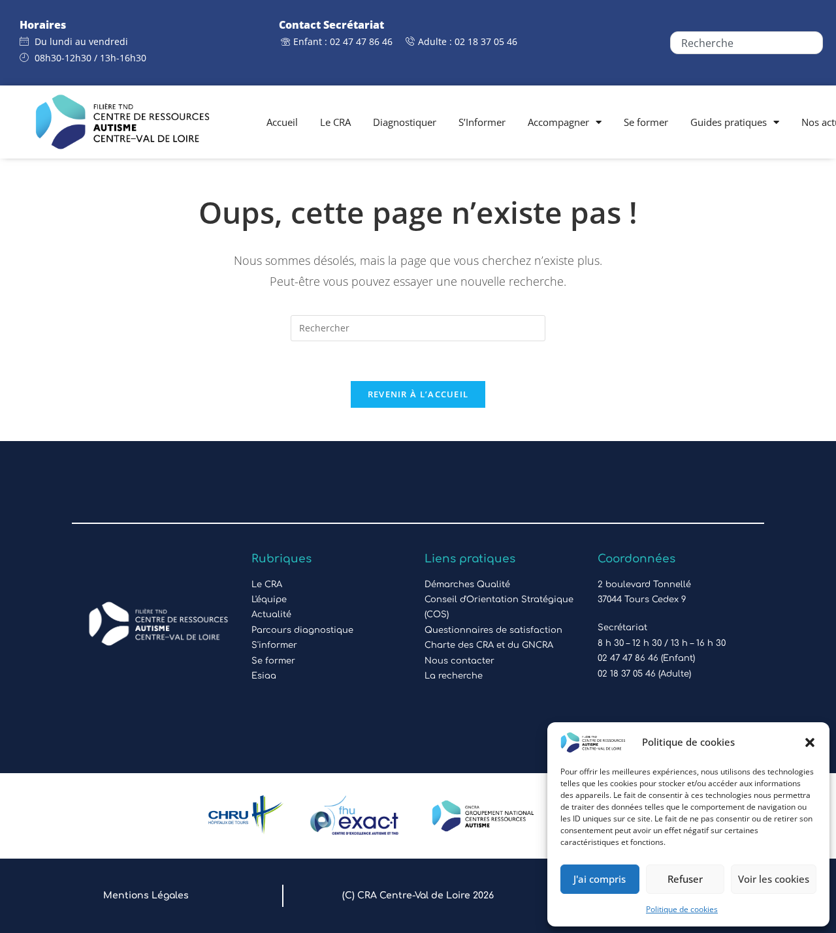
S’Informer (482, 122)
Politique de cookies (682, 909)
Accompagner (558, 122)
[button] (809, 742)
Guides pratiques (728, 122)
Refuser (685, 878)
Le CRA (335, 122)
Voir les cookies (773, 878)
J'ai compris (599, 878)
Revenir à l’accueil (418, 394)
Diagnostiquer (404, 122)
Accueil (282, 122)
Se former (646, 122)
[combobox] (746, 42)
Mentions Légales (146, 895)
